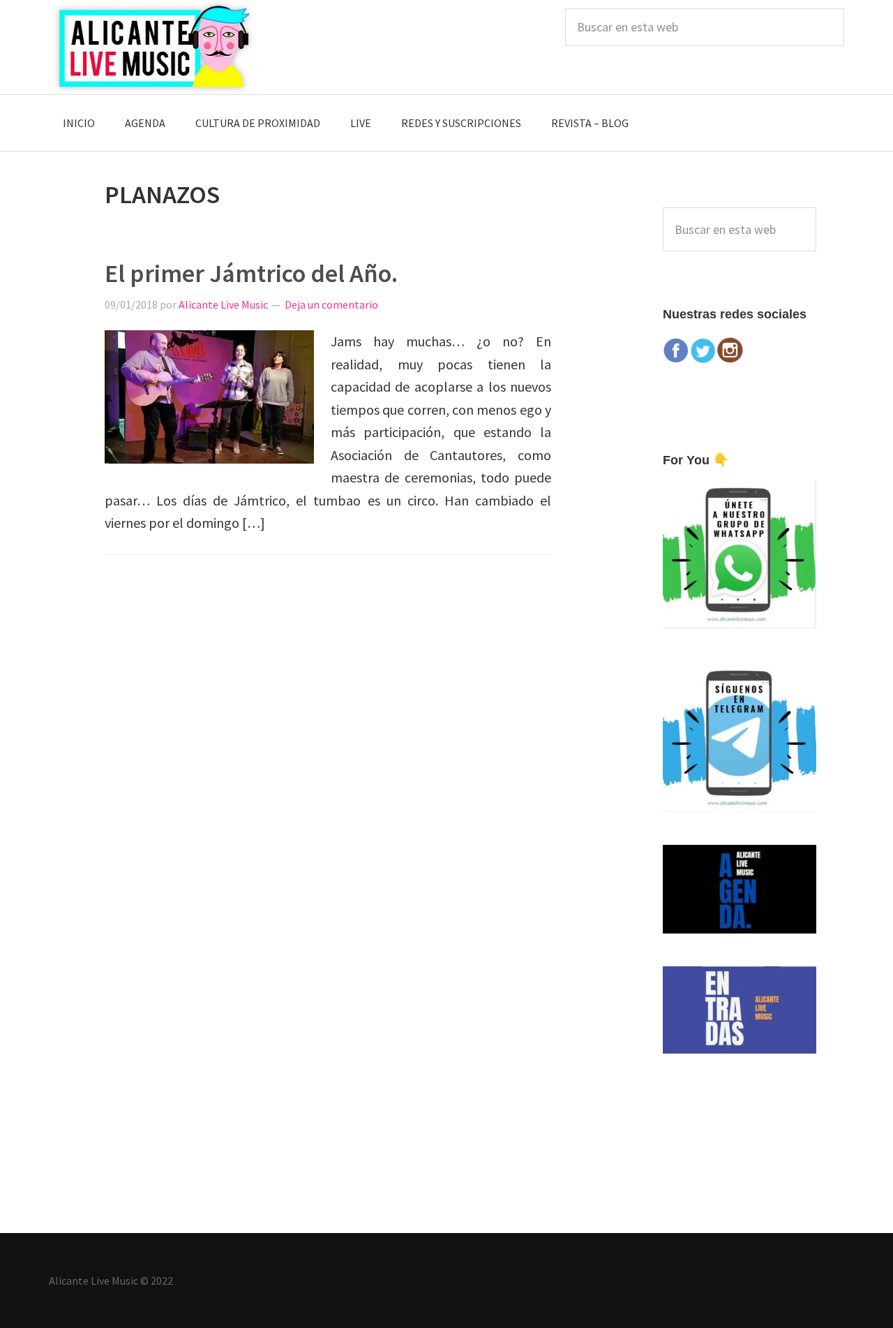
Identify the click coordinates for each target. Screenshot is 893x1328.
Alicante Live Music (153, 47)
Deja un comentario (331, 304)
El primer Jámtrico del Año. (251, 273)
